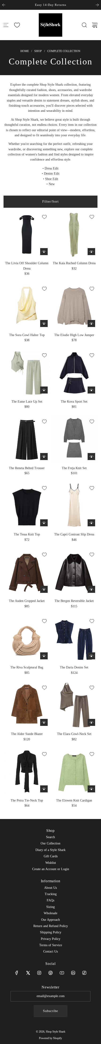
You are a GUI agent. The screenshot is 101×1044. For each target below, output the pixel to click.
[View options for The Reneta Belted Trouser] (44, 456)
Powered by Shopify (50, 1038)
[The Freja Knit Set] (74, 439)
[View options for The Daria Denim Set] (91, 655)
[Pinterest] (50, 973)
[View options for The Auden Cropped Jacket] (44, 589)
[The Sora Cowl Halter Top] (27, 306)
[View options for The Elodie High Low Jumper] (91, 323)
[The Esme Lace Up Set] (27, 373)
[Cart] (94, 25)
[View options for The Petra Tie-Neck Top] (44, 788)
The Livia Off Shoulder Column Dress (26, 265)
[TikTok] (84, 973)
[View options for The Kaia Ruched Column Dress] (91, 251)
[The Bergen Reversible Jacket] (74, 572)
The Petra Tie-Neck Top (27, 800)
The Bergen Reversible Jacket (74, 601)
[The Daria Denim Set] (74, 638)
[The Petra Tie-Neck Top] (27, 772)
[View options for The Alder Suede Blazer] (44, 722)
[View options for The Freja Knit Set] (91, 456)
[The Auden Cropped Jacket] (27, 572)
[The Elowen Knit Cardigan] (74, 772)
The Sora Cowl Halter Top (27, 335)
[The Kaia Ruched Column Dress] (74, 234)
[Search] (84, 25)
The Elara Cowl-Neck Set (74, 734)
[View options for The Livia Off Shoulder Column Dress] (44, 251)
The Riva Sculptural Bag (26, 667)
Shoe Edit (51, 179)
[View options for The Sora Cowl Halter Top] (44, 323)
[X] (28, 973)
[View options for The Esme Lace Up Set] (44, 390)
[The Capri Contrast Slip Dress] (74, 505)
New (52, 184)
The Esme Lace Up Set (27, 401)
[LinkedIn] (73, 973)
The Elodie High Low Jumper (74, 335)
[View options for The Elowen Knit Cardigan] (91, 788)
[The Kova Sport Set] (74, 373)
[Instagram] (39, 973)
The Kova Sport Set (74, 401)
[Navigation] (6, 25)
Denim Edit (51, 173)
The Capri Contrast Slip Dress (74, 534)
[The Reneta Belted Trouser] (27, 439)
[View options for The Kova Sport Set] (91, 390)
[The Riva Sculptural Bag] (27, 638)
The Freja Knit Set (74, 468)
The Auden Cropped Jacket (27, 601)
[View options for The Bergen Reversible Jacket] (91, 589)
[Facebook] (17, 973)
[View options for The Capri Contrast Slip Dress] (91, 522)
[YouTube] (62, 973)
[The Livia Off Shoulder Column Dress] (27, 234)
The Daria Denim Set (74, 667)
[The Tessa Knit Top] (27, 505)
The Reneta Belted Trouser (27, 468)
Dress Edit (51, 168)
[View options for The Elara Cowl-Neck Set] (91, 722)
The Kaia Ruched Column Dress (74, 263)
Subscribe (50, 1011)
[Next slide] (97, 5)
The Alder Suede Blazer (27, 734)
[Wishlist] (17, 25)
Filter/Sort (50, 201)
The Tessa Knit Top (27, 534)
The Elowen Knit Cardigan (74, 800)
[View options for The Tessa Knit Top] (44, 522)
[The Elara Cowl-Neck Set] (74, 705)
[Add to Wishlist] (44, 216)
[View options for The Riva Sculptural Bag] (44, 655)
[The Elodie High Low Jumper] (74, 306)
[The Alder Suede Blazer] (27, 705)
